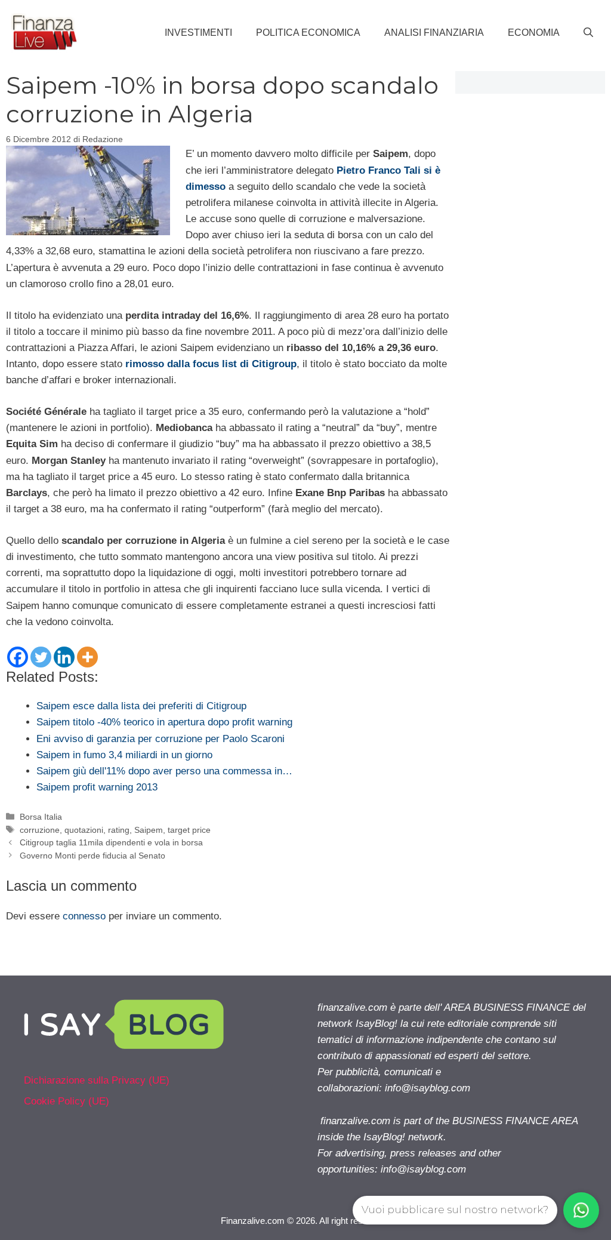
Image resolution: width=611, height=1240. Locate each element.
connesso (84, 916)
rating (118, 830)
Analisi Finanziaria (434, 32)
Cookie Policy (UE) (66, 1101)
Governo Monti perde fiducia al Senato (92, 855)
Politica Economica (308, 32)
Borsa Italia (41, 816)
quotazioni (83, 830)
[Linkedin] (64, 657)
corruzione (40, 830)
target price (189, 830)
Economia (534, 32)
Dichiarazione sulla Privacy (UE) (96, 1080)
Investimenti (198, 32)
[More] (87, 657)
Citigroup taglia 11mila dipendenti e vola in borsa (111, 842)
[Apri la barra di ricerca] (588, 33)
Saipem (148, 830)
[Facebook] (17, 657)
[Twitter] (40, 657)
